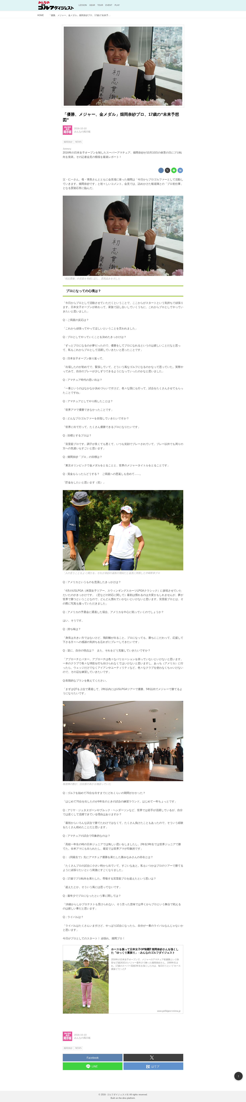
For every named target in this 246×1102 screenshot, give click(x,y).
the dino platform (127, 1098)
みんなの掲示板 (82, 131)
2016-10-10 (80, 128)
